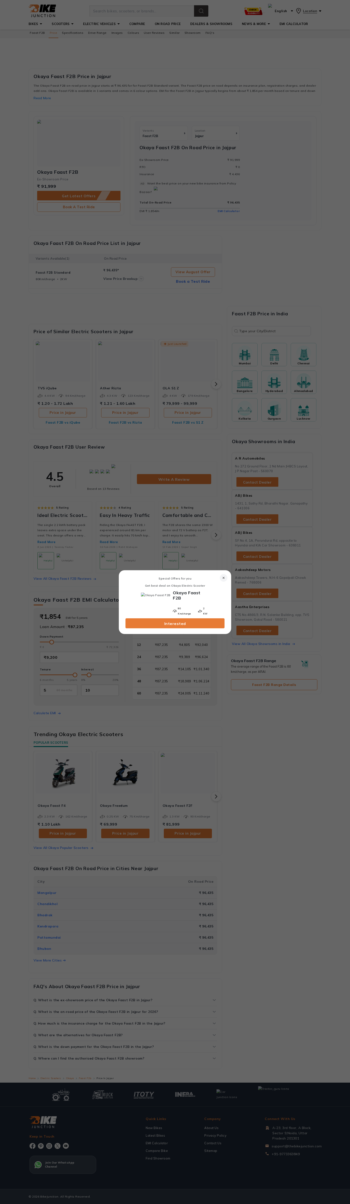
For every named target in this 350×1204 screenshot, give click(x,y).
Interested (175, 623)
